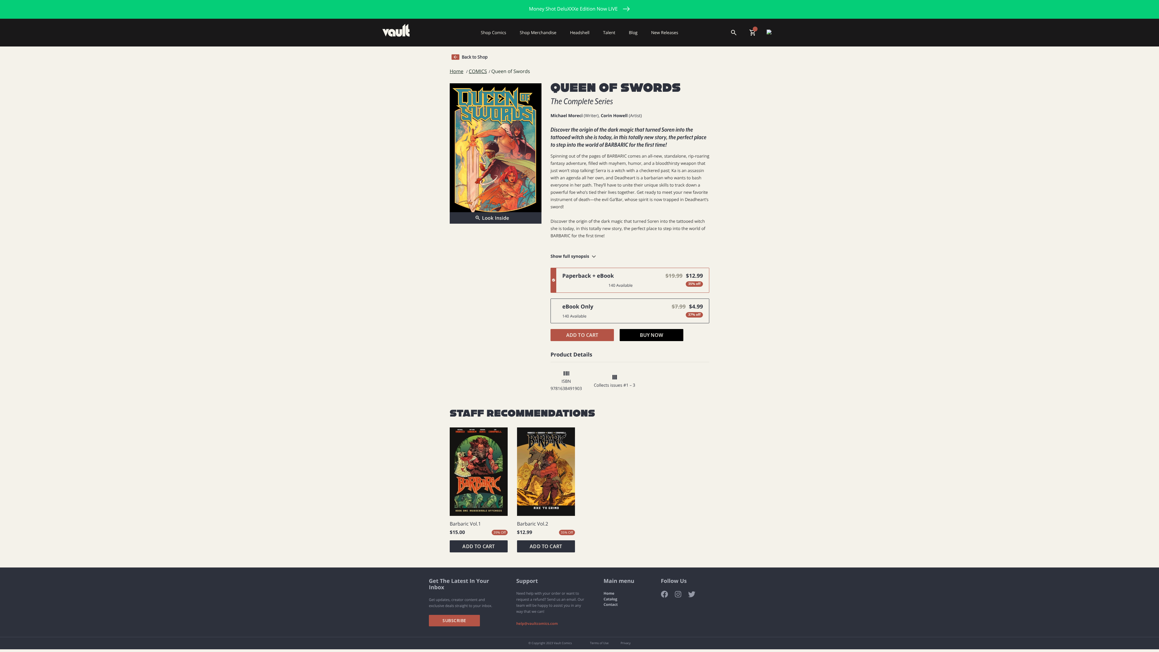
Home (456, 71)
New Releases (664, 32)
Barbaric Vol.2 (532, 524)
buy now (651, 335)
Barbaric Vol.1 (465, 524)
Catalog (610, 599)
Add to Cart (582, 335)
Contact (611, 604)
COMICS (478, 71)
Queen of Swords (510, 71)
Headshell (579, 32)
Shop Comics (493, 32)
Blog (633, 32)
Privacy (626, 643)
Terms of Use (599, 643)
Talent (609, 32)
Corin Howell (614, 116)
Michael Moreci (567, 116)
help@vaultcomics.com (537, 624)
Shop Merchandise (538, 32)
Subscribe (454, 620)
